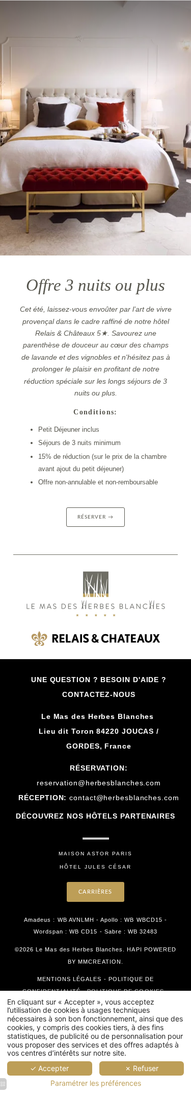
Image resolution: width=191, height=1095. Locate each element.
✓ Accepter (49, 1068)
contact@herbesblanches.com (124, 798)
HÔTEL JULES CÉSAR (95, 867)
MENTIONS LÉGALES (69, 979)
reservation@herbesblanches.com (99, 783)
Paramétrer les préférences (95, 1083)
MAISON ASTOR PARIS (95, 853)
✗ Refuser (141, 1068)
